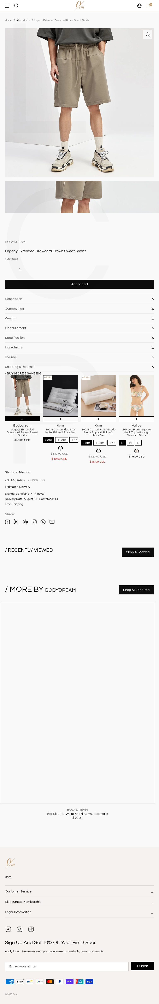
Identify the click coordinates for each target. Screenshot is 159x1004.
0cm (15, 994)
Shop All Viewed (138, 552)
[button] (79, 299)
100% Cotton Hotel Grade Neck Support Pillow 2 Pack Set (99, 432)
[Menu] (7, 5)
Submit (142, 966)
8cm (48, 440)
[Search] (16, 5)
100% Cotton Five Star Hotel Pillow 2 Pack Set (60, 431)
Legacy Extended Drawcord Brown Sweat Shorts (61, 20)
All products (23, 20)
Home (8, 20)
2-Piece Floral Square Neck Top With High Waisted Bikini (136, 432)
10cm (62, 440)
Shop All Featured (136, 590)
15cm (76, 440)
